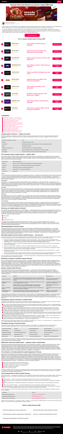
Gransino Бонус (57, 87)
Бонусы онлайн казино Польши (10, 125)
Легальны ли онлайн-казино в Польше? (11, 120)
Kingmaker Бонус (57, 101)
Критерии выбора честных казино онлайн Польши (13, 122)
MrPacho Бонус (57, 80)
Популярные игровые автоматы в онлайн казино (13, 126)
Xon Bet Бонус (57, 51)
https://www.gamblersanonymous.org (38, 398)
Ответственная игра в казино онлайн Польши (12, 131)
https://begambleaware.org (37, 396)
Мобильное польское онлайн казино (11, 129)
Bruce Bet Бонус (57, 59)
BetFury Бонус (57, 44)
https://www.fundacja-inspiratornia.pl (38, 394)
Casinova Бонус (57, 73)
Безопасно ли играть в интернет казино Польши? (13, 124)
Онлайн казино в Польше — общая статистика (13, 117)
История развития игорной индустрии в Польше (13, 130)
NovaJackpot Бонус (57, 66)
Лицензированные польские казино (10, 121)
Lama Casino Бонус (57, 109)
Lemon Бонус (57, 94)
